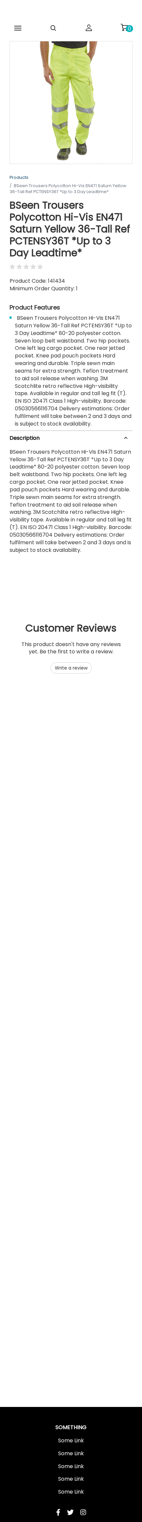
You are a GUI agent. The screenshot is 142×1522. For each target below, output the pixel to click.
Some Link (71, 1440)
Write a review (71, 668)
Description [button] (25, 438)
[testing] (71, 11)
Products (19, 177)
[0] (124, 27)
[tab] (71, 437)
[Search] (53, 28)
